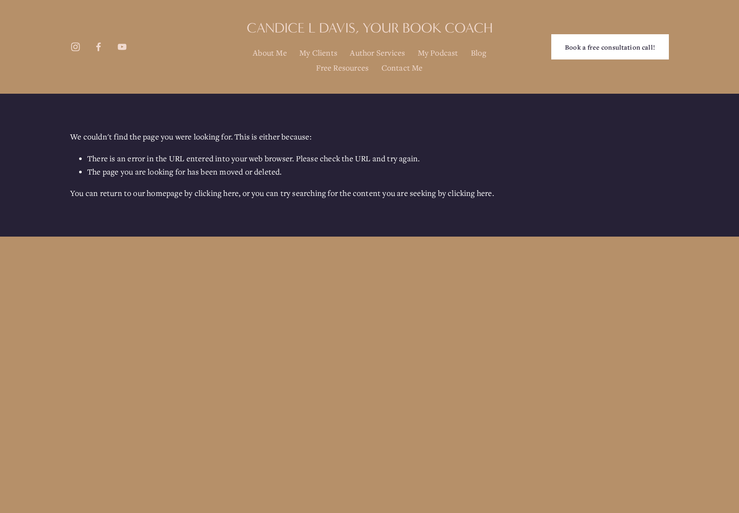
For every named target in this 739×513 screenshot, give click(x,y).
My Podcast (438, 52)
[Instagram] (75, 47)
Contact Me (402, 67)
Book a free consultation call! (610, 47)
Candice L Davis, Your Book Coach (370, 28)
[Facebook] (98, 47)
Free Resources (342, 67)
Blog (478, 52)
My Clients (318, 52)
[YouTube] (122, 47)
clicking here (217, 193)
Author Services (377, 52)
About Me (270, 52)
